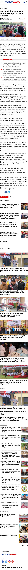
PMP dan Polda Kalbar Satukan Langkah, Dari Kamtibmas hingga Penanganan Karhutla (13, 337)
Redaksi (3, 567)
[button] (26, 1)
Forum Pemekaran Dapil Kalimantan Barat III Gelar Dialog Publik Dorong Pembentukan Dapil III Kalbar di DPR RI (11, 455)
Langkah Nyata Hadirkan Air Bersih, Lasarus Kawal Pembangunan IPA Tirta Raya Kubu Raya (12, 292)
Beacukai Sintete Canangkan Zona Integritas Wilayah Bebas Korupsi (9, 526)
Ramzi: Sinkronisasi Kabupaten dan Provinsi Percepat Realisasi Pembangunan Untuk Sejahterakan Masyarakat (9, 216)
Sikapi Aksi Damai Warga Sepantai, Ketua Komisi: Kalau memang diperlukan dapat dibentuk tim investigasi (9, 234)
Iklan (20, 567)
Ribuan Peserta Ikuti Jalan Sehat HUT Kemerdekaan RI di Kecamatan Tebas (14, 78)
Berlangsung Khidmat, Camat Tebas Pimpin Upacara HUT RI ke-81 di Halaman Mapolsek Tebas (14, 65)
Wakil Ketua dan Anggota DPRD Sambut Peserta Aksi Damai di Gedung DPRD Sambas (9, 205)
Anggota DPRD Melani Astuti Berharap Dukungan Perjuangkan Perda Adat (10, 487)
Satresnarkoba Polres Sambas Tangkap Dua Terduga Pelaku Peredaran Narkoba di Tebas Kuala (11, 480)
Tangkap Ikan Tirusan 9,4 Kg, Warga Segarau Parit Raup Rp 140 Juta (11, 445)
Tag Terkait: (4, 197)
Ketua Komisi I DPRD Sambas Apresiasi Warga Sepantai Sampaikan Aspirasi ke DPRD (9, 224)
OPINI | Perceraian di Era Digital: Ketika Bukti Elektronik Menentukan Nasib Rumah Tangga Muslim (11, 505)
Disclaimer (14, 567)
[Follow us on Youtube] (12, 561)
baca (21, 19)
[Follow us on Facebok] (2, 561)
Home (1, 8)
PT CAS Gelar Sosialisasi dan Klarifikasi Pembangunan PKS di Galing (11, 437)
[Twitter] (8, 192)
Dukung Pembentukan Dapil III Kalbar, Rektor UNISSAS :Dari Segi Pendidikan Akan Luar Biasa (11, 496)
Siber (8, 567)
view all (24, 545)
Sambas (5, 8)
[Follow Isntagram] (9, 561)
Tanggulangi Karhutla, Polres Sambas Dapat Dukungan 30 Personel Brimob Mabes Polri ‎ (14, 270)
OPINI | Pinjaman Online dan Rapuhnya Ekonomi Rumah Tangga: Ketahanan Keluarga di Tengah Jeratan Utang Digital (14, 72)
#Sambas (11, 197)
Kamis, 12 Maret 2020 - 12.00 (6, 19)
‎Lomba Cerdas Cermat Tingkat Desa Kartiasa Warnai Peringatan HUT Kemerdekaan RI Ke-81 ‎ (11, 315)
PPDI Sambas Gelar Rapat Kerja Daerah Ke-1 (8, 515)
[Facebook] (5, 192)
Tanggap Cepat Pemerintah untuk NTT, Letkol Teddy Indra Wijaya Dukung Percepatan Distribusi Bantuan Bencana (12, 359)
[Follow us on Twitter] (6, 561)
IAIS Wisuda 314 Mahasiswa (8, 535)
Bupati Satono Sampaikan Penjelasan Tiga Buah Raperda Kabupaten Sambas (11, 471)
